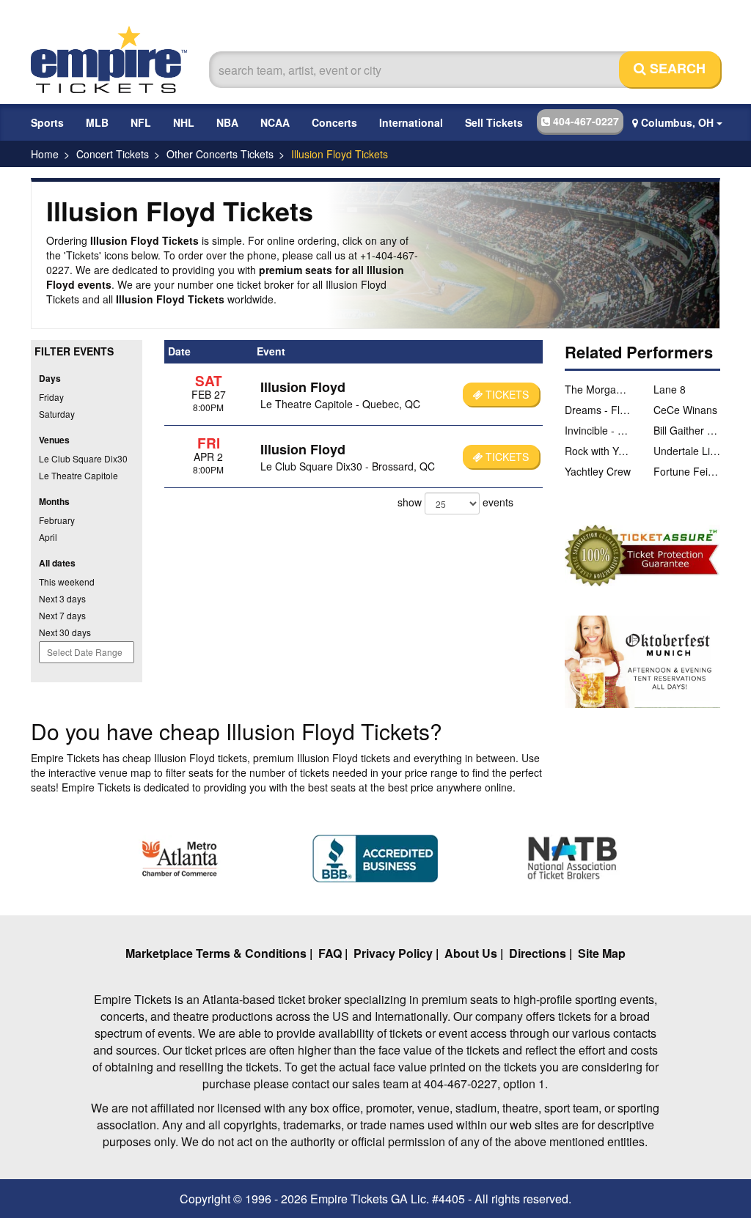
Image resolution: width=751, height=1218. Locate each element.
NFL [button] (141, 122)
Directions (537, 953)
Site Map (602, 953)
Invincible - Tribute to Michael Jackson (598, 430)
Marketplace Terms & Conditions (216, 953)
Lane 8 (669, 389)
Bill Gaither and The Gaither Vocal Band (686, 430)
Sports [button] (47, 122)
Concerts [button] (334, 122)
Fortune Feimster (686, 471)
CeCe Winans (685, 409)
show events (455, 502)
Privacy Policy (393, 953)
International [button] (411, 122)
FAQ (330, 953)
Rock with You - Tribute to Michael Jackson (598, 450)
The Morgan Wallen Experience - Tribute (598, 389)
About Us (470, 953)
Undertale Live (686, 450)
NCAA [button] (275, 122)
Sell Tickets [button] (494, 122)
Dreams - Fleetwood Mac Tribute (598, 409)
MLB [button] (97, 122)
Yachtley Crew (598, 471)
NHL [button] (183, 122)
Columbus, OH (677, 122)
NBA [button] (227, 122)
